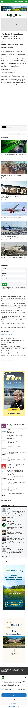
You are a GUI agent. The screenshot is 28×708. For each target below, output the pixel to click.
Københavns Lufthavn (13, 134)
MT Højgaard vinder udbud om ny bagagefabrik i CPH (13, 327)
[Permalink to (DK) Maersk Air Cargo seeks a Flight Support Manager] (3, 491)
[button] (26, 677)
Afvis (14, 699)
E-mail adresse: (6, 278)
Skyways (23, 134)
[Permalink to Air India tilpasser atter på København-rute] (14, 215)
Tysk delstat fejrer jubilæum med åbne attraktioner (13, 353)
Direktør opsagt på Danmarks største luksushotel (12, 340)
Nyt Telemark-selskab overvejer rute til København (13, 312)
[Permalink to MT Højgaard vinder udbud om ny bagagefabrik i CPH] (14, 152)
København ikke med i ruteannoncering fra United (13, 296)
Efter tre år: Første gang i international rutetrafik (11, 544)
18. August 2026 (15, 521)
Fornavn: (4, 268)
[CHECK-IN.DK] (14, 16)
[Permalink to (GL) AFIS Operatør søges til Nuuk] (3, 444)
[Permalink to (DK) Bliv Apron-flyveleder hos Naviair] (3, 497)
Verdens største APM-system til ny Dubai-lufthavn (13, 303)
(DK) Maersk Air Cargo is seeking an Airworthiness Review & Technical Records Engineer (15, 472)
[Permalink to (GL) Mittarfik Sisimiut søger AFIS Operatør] (3, 439)
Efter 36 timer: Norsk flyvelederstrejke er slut (11, 310)
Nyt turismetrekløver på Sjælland (9, 338)
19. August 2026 (20, 515)
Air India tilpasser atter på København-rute (12, 217)
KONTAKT (25, 4)
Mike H (9, 548)
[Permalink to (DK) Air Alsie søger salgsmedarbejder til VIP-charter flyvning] (3, 456)
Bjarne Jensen (10, 517)
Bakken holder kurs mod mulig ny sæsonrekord (12, 350)
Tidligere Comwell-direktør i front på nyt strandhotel (13, 348)
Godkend (14, 695)
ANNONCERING (11, 4)
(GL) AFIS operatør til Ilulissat (13, 446)
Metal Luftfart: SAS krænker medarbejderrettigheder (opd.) (9, 237)
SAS (19, 134)
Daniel (8, 508)
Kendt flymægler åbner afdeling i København (11, 300)
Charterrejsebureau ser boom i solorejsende (11, 346)
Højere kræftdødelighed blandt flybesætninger (12, 298)
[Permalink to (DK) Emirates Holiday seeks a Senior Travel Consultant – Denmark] (3, 468)
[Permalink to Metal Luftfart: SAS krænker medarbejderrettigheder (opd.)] (14, 234)
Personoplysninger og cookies (14, 706)
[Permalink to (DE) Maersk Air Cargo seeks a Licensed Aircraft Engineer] (3, 486)
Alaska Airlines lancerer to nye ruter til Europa (12, 307)
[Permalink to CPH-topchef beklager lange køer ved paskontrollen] (14, 173)
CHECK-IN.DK (10, 523)
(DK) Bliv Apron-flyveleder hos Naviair (15, 493)
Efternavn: (4, 273)
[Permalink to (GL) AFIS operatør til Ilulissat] (3, 450)
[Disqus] (14, 105)
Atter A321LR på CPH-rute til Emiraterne (12, 257)
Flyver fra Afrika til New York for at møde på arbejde (13, 305)
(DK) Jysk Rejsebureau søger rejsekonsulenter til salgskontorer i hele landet (16, 459)
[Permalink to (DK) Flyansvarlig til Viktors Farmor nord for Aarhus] (3, 427)
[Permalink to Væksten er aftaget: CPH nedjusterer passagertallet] (14, 194)
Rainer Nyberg (10, 537)
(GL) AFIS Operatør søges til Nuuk (14, 441)
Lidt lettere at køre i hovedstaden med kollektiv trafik (13, 355)
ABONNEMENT (4, 4)
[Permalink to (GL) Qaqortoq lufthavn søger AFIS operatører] (3, 433)
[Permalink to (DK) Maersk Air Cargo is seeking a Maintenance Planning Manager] (3, 480)
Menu (6, 2)
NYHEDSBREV (16, 4)
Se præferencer (14, 703)
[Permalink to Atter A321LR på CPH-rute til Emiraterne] (14, 255)
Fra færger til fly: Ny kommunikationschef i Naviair (13, 319)
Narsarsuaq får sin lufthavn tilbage (9, 515)
